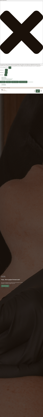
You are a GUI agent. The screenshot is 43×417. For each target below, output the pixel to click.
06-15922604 (4, 87)
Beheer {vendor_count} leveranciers (7, 78)
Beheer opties (4, 77)
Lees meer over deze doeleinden (7, 79)
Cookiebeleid (4, 84)
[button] (21, 32)
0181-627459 (8, 87)
